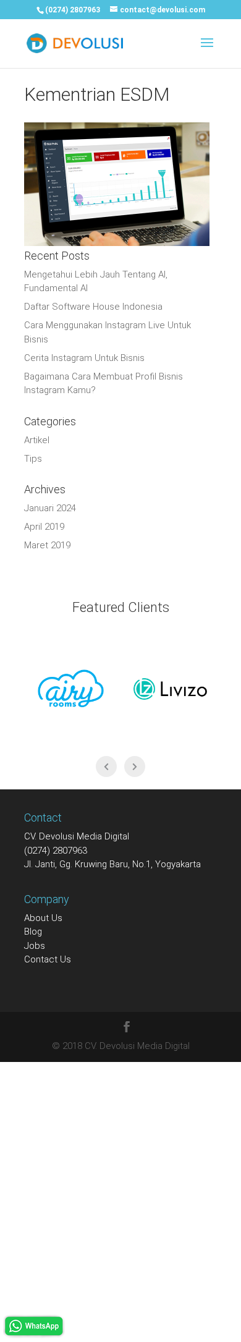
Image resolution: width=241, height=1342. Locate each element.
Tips (33, 458)
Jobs (34, 945)
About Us (43, 918)
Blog (33, 931)
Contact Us (47, 959)
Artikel (36, 440)
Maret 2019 (47, 545)
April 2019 (44, 526)
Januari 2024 (50, 508)
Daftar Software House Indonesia (93, 306)
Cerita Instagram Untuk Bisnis (84, 357)
